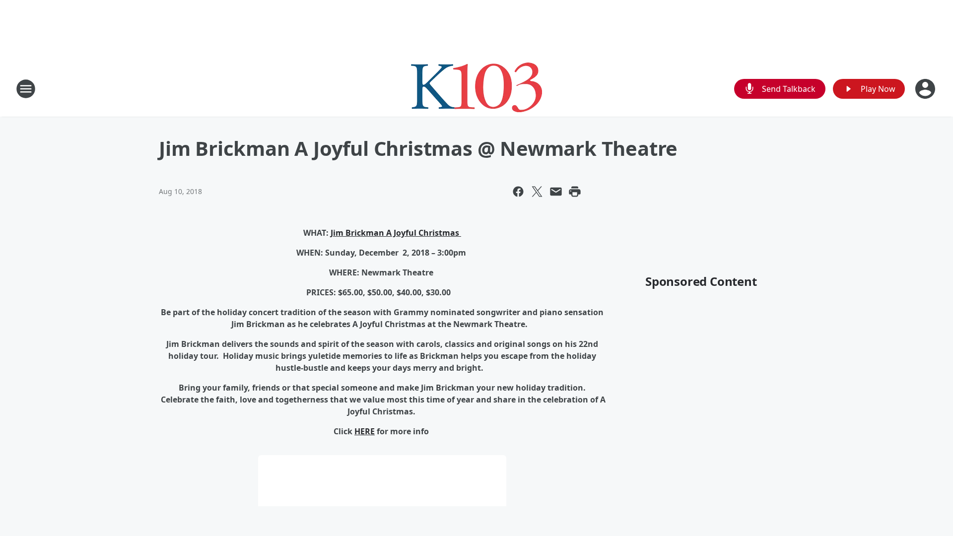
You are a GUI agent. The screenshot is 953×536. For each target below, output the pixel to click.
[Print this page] (575, 192)
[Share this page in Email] (556, 192)
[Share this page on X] (537, 192)
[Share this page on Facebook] (518, 192)
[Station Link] (476, 89)
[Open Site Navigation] (26, 89)
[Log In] (926, 89)
